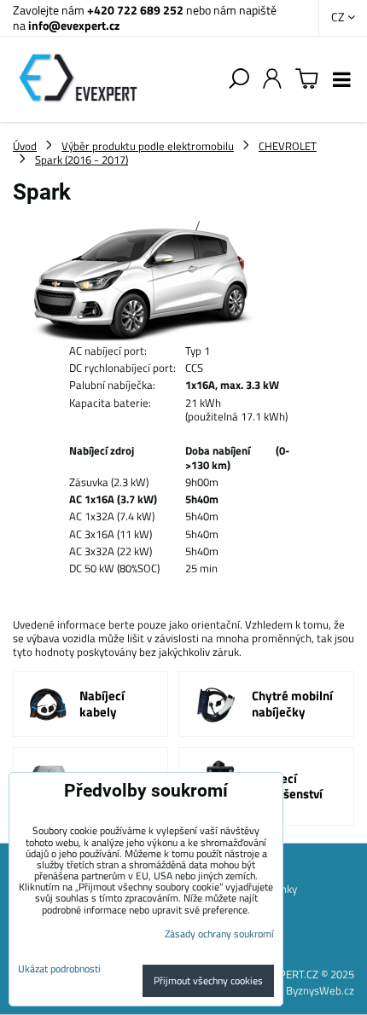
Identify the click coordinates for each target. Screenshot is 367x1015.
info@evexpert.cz (73, 25)
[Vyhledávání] (239, 79)
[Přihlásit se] (272, 79)
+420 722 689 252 (135, 10)
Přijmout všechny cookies (208, 980)
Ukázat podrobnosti (59, 968)
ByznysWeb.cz (320, 990)
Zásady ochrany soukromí (219, 933)
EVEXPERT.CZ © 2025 (304, 974)
